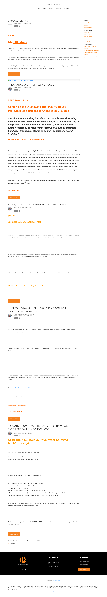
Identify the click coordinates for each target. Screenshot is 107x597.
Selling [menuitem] (58, 8)
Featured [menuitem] (66, 8)
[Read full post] (44, 81)
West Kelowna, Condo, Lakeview (26, 209)
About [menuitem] (45, 8)
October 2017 (88, 40)
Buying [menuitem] (51, 8)
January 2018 (88, 36)
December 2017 (88, 38)
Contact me (84, 569)
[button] (20, 569)
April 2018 (87, 34)
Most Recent (87, 32)
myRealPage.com (56, 580)
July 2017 (87, 41)
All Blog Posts (88, 22)
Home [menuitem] (39, 8)
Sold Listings (88, 27)
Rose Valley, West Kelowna (25, 433)
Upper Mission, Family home (25, 315)
